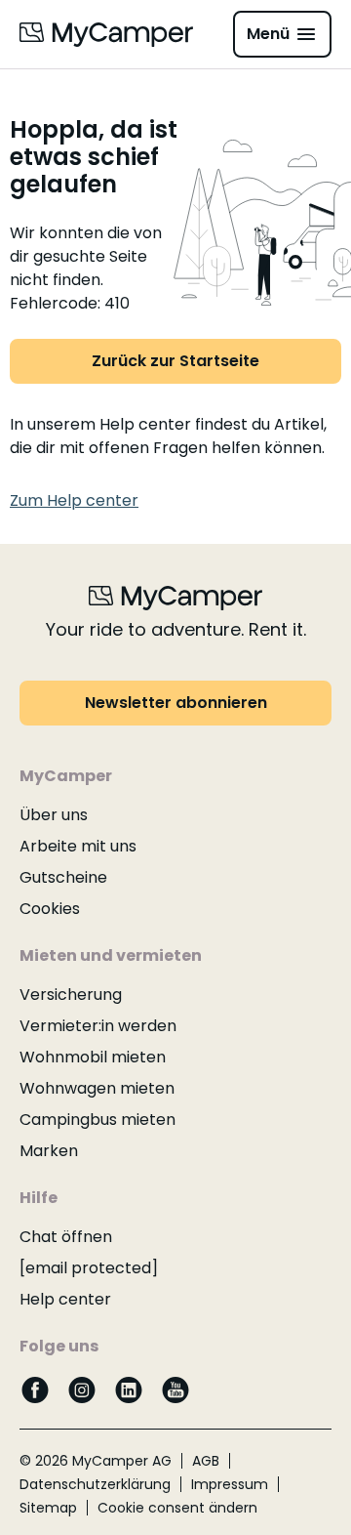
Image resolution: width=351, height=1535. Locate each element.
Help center (65, 1299)
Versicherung (71, 994)
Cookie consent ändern (177, 1507)
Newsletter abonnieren (176, 702)
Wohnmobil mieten (93, 1057)
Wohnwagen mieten (97, 1088)
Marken (49, 1151)
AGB (205, 1461)
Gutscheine (63, 877)
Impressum (229, 1484)
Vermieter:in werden (98, 1026)
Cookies (50, 908)
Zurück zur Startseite (175, 361)
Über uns (54, 815)
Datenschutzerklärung (95, 1484)
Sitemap (48, 1507)
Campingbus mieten (98, 1119)
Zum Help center (74, 500)
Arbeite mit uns (78, 846)
